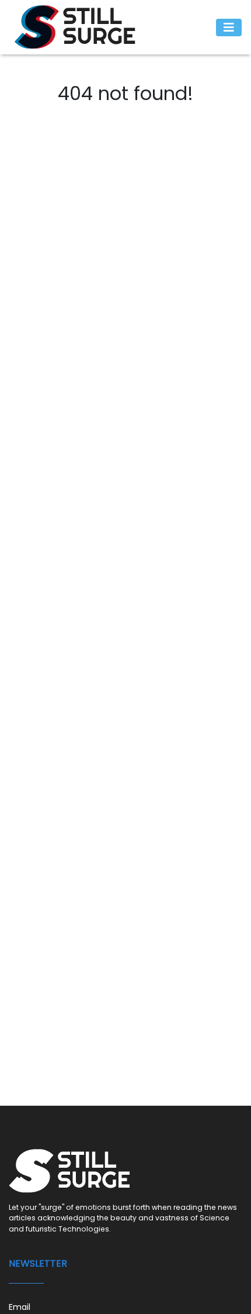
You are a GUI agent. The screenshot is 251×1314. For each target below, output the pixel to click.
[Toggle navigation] (229, 27)
